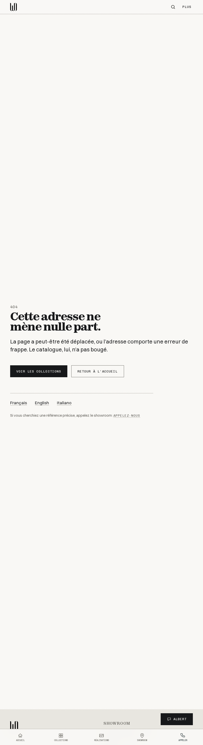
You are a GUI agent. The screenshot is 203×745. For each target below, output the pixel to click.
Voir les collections (38, 371)
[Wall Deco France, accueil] (16, 7)
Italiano (64, 402)
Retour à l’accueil (97, 371)
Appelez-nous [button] (126, 415)
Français (18, 402)
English (42, 402)
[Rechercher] (173, 7)
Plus (186, 7)
